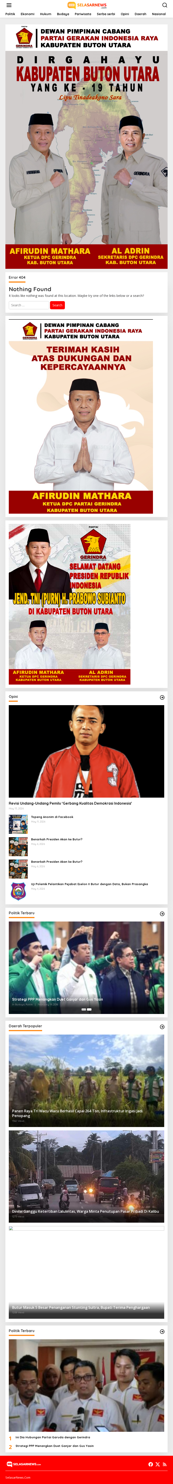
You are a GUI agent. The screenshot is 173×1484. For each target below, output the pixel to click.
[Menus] (9, 5)
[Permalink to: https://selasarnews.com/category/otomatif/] (162, 697)
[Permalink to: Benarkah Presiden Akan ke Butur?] (18, 846)
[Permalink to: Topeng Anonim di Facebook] (18, 824)
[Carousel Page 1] (84, 1009)
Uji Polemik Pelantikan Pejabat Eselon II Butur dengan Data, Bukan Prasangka (89, 884)
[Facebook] (151, 1464)
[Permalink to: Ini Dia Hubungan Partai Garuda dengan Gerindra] (86, 1385)
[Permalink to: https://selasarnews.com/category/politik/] (162, 914)
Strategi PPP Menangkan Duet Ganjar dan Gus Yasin (57, 999)
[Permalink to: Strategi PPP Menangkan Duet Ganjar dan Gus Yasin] (86, 968)
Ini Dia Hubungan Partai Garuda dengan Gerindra (53, 1437)
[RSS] (165, 1464)
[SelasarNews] (87, 5)
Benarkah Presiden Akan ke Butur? (56, 839)
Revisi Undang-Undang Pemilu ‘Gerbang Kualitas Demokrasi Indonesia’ (70, 803)
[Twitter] (158, 1464)
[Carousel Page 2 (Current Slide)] (89, 1009)
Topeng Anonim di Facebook (52, 817)
